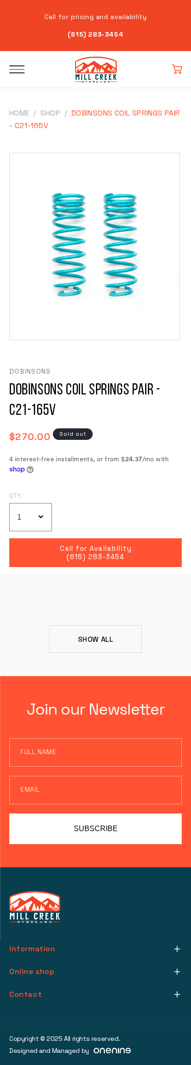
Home (19, 113)
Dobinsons (30, 371)
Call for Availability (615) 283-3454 (96, 552)
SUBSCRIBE (96, 829)
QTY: (15, 496)
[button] (177, 69)
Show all (96, 639)
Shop (50, 113)
